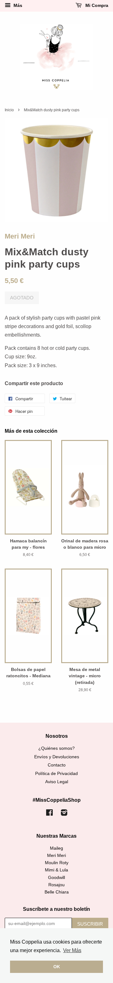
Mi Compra (96, 5)
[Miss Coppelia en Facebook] (49, 814)
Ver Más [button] (72, 950)
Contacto (57, 765)
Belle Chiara (57, 892)
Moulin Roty (56, 862)
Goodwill (56, 877)
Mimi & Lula (56, 870)
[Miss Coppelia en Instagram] (64, 814)
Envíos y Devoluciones (56, 757)
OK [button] (56, 966)
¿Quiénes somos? (56, 748)
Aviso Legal (56, 781)
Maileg (56, 848)
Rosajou (56, 884)
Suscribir (90, 924)
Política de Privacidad (56, 773)
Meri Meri (20, 236)
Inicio (9, 110)
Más (17, 5)
